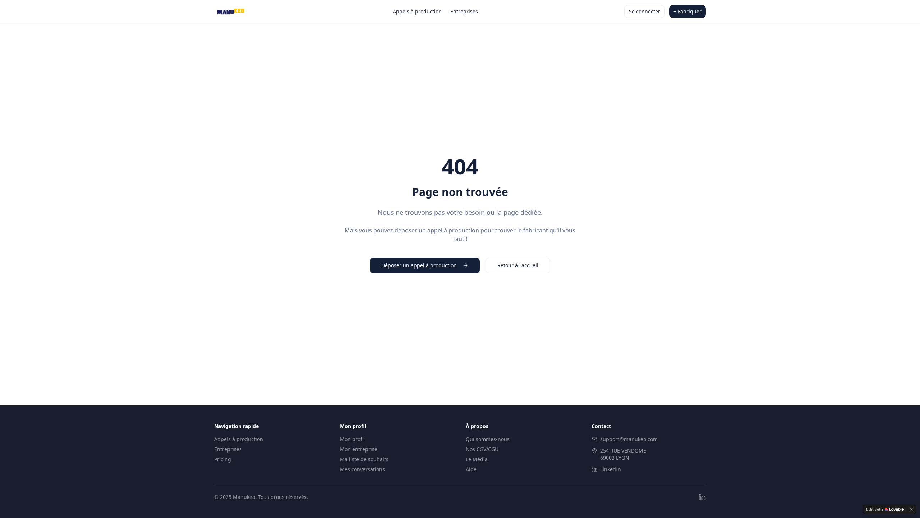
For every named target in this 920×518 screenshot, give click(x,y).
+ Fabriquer (687, 11)
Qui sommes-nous (488, 439)
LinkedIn (610, 469)
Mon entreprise (358, 449)
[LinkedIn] (702, 497)
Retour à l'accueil (517, 265)
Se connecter (644, 11)
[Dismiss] (911, 509)
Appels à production (417, 11)
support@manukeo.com (629, 439)
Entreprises (464, 11)
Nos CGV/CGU (482, 449)
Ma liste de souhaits (364, 459)
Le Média (477, 459)
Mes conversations (362, 469)
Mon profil (352, 439)
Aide (471, 469)
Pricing (222, 459)
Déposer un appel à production (419, 265)
